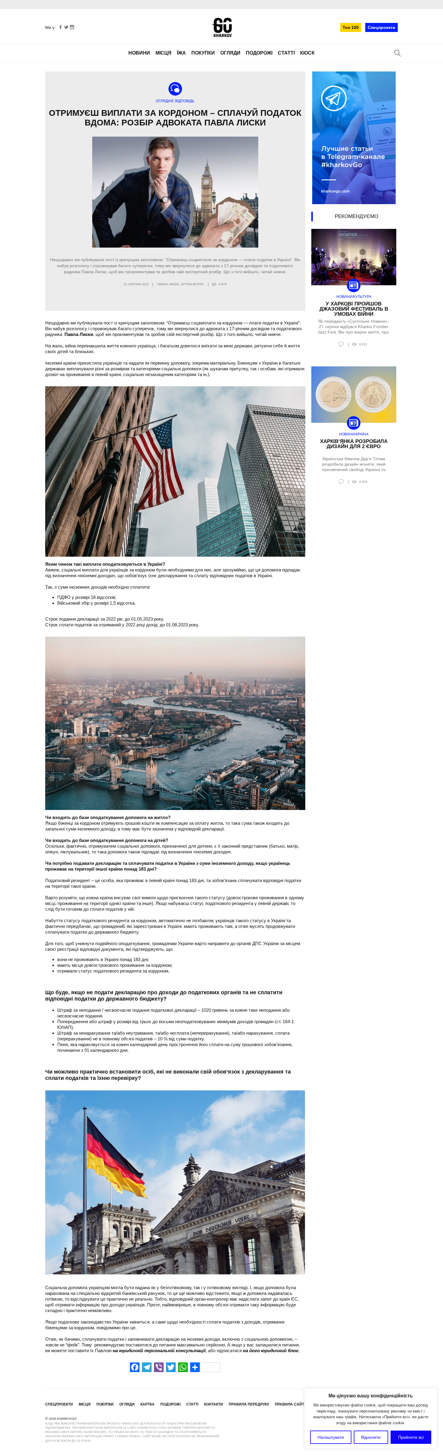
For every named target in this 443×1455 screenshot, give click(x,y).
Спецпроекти (381, 27)
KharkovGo (221, 27)
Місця (163, 52)
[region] (370, 1418)
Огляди (230, 52)
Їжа (181, 52)
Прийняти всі (411, 1437)
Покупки (203, 52)
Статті (286, 52)
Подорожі (259, 52)
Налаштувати (331, 1437)
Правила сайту (290, 1404)
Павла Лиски (78, 334)
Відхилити (371, 1437)
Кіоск (307, 52)
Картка (147, 1404)
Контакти (213, 1404)
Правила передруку (249, 1404)
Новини (139, 52)
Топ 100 (351, 27)
